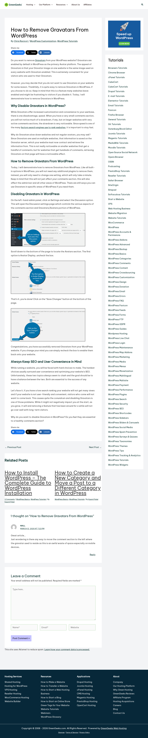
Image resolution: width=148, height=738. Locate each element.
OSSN (111, 161)
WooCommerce (116, 222)
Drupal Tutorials (116, 91)
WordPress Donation (118, 286)
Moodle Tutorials (116, 147)
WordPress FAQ (116, 300)
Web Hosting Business (119, 208)
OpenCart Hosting (86, 705)
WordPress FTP (115, 319)
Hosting (29, 4)
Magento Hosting (86, 697)
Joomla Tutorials (116, 133)
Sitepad (112, 190)
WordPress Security (118, 404)
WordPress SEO (116, 408)
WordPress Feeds (117, 310)
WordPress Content (118, 268)
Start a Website (116, 199)
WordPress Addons (117, 240)
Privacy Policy (85, 732)
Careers (117, 705)
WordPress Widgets (118, 464)
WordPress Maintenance (120, 347)
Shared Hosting (12, 682)
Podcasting (114, 166)
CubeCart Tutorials (118, 86)
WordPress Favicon (118, 305)
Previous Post (13, 447)
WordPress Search (117, 399)
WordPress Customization (43, 41)
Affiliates (87, 4)
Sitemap (61, 732)
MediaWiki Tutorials (118, 143)
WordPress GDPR (116, 324)
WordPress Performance (120, 390)
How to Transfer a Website (54, 686)
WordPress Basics (23, 499)
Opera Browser (115, 157)
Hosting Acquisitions (123, 701)
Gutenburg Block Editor (120, 129)
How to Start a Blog (51, 697)
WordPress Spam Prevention (122, 432)
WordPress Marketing (119, 357)
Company (118, 682)
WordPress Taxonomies (120, 441)
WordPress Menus (117, 366)
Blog (115, 709)
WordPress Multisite (118, 380)
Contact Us (119, 713)
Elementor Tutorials (118, 100)
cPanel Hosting (84, 689)
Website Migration (117, 213)
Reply (93, 554)
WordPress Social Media (120, 427)
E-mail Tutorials (116, 96)
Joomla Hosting (85, 686)
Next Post (95, 447)
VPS (110, 204)
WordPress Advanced (119, 244)
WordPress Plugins (117, 394)
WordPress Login (116, 343)
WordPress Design (117, 282)
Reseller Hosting (13, 693)
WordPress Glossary (51, 717)
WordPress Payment (118, 385)
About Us (75, 4)
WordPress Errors (116, 296)
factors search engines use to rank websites (43, 127)
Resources (60, 4)
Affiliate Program (122, 697)
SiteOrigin (113, 185)
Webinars (45, 713)
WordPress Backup (117, 249)
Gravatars (40, 60)
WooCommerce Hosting (17, 697)
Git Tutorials (114, 124)
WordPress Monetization (120, 371)
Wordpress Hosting (117, 333)
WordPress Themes (118, 446)
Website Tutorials (117, 218)
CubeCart (113, 82)
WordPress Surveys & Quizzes (123, 436)
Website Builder (13, 701)
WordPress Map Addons (120, 352)
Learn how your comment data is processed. (67, 649)
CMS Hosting (83, 693)
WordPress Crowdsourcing (121, 272)
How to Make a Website (53, 682)
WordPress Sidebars (118, 418)
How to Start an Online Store (55, 701)
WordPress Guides (117, 329)
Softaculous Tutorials (119, 194)
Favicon (112, 110)
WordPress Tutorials (67, 41)
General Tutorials (117, 119)
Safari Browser (115, 180)
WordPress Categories (119, 258)
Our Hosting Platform (124, 686)
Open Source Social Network (122, 152)
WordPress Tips (116, 450)
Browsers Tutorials (117, 68)
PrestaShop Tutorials (119, 171)
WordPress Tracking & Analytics (124, 455)
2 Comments (10, 499)
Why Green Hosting (123, 689)
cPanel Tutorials (116, 77)
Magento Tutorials (117, 138)
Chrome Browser (116, 72)
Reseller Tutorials (117, 175)
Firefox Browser (116, 115)
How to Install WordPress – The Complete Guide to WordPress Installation (28, 482)
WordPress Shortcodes (119, 413)
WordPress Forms (117, 315)
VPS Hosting (11, 689)
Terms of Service (72, 732)
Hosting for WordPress (16, 686)
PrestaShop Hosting (87, 701)
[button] (34, 4)
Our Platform (44, 4)
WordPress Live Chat (118, 338)
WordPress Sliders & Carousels (123, 422)
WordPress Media (117, 361)
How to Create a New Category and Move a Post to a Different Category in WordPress (78, 482)
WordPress (113, 227)
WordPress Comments (119, 263)
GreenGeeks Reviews (123, 693)
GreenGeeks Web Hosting (114, 728)
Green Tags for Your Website (55, 705)
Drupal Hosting (84, 682)
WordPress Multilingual (119, 375)
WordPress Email (116, 291)
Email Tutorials (115, 105)
